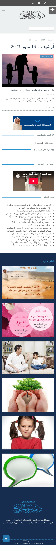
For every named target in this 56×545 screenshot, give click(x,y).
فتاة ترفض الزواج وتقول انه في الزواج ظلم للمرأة (30, 216)
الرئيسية (51, 39)
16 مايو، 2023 (49, 94)
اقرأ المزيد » (50, 108)
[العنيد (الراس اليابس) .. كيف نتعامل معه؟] (28, 432)
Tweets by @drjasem (44, 143)
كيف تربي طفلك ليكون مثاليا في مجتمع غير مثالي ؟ (29, 205)
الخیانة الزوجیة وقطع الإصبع (39, 225)
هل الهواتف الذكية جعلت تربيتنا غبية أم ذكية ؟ (32, 245)
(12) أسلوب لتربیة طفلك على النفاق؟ (35, 208)
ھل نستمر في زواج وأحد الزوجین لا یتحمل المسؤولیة (29, 228)
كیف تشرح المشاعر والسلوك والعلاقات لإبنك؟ (31, 222)
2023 (43, 39)
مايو (36, 39)
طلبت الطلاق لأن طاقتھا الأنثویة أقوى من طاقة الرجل (28, 213)
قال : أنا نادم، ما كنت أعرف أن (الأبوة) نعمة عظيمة (32, 90)
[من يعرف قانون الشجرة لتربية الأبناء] (28, 395)
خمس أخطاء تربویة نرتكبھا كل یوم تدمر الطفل (31, 234)
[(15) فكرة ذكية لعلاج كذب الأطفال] (28, 470)
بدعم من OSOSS (28, 541)
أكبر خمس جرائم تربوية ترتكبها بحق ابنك (34, 239)
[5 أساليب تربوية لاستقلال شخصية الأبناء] (28, 357)
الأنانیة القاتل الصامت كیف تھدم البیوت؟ (34, 211)
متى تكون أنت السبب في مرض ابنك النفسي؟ (31, 236)
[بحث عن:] (41, 29)
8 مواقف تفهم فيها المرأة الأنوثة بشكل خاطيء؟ (31, 242)
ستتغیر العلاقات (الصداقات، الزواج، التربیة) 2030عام (29, 231)
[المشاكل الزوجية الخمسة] (28, 320)
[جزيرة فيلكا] (28, 282)
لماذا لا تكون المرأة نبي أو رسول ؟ (36, 219)
